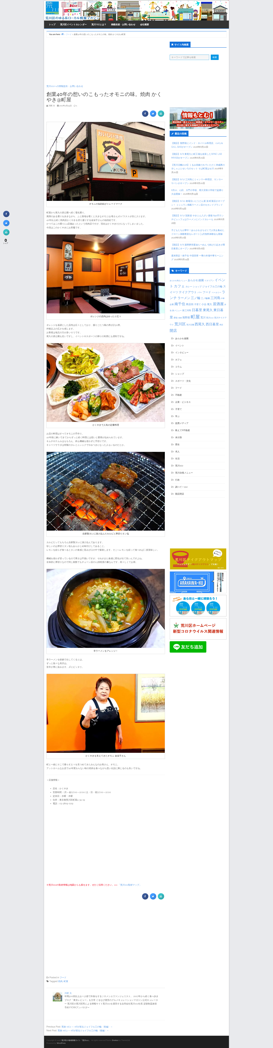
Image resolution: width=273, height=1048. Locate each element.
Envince (115, 1040)
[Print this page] (161, 115)
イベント (179, 345)
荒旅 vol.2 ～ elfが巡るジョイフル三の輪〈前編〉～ (87, 1026)
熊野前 (186, 317)
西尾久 (200, 324)
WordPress (61, 1043)
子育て (197, 304)
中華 (222, 298)
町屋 (66, 981)
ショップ (197, 286)
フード (63, 977)
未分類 (178, 437)
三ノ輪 (195, 298)
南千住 (179, 304)
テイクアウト (188, 292)
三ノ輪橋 (205, 298)
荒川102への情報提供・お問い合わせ (64, 86)
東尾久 (208, 310)
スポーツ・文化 (183, 381)
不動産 (178, 395)
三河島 (215, 298)
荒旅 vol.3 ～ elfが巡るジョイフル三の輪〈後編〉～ (83, 1030)
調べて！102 (181, 487)
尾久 (209, 304)
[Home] (62, 34)
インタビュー (181, 352)
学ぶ (177, 416)
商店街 (190, 304)
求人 (177, 451)
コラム (178, 366)
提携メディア (181, 423)
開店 (173, 330)
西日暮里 (212, 324)
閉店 (221, 325)
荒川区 (180, 324)
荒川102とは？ (98, 24)
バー (199, 292)
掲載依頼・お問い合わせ (123, 24)
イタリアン (209, 280)
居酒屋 (218, 304)
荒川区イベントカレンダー (73, 24)
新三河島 (186, 310)
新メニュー (177, 310)
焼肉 (60, 981)
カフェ (179, 286)
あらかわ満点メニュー (178, 280)
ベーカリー (216, 292)
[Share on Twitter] (153, 115)
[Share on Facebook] (145, 115)
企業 (172, 304)
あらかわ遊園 (196, 280)
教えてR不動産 (182, 430)
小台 (203, 304)
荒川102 (210, 317)
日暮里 (197, 310)
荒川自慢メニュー (184, 472)
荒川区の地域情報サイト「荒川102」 (75, 1040)
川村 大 (68, 993)
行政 (177, 480)
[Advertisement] (105, 61)
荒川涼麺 (190, 325)
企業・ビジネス (183, 402)
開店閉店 (179, 494)
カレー (188, 286)
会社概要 (144, 24)
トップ (52, 24)
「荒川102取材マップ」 (129, 885)
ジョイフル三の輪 (212, 286)
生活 (177, 458)
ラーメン (184, 298)
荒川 (203, 317)
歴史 (176, 318)
